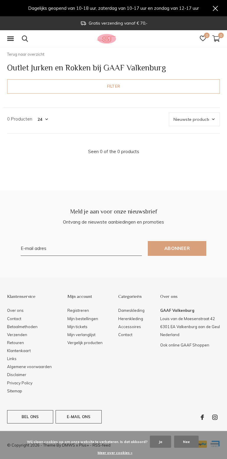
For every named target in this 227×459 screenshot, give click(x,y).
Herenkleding (130, 318)
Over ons (15, 310)
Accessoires (129, 326)
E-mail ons (79, 416)
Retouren (15, 342)
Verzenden (17, 334)
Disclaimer (16, 374)
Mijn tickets (77, 326)
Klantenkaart (19, 350)
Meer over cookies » (115, 452)
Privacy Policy (20, 383)
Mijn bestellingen (82, 318)
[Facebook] (202, 417)
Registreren (78, 310)
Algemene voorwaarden (29, 366)
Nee (186, 441)
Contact (14, 318)
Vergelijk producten (85, 342)
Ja (160, 441)
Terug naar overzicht (25, 54)
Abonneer (177, 248)
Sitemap (14, 391)
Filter (113, 86)
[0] (216, 38)
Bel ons (30, 416)
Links (12, 358)
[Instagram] (215, 417)
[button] (11, 38)
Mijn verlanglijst (81, 334)
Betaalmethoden (22, 326)
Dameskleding (131, 310)
